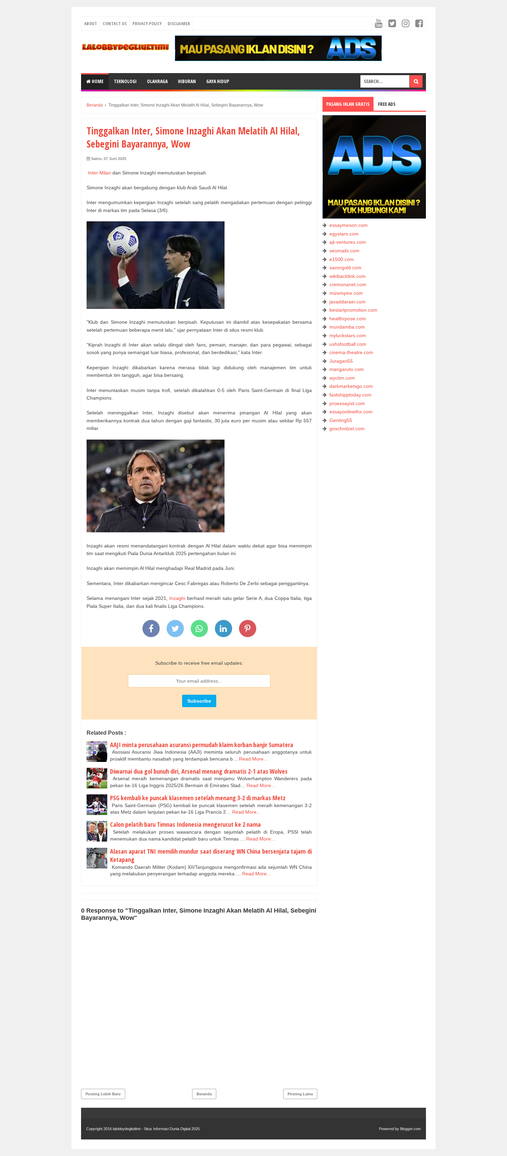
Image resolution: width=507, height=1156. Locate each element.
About (90, 23)
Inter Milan (99, 172)
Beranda (204, 1094)
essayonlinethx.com (350, 411)
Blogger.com (410, 1129)
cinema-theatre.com (351, 352)
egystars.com (344, 234)
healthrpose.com (347, 318)
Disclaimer (179, 23)
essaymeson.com (348, 225)
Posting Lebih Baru (103, 1094)
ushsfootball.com (347, 344)
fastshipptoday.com (350, 395)
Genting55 (340, 420)
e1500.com (341, 259)
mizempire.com (346, 293)
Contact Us (115, 23)
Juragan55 (341, 361)
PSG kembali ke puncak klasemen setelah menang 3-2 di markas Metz (198, 798)
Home (97, 81)
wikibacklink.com (347, 276)
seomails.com (344, 250)
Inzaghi (176, 598)
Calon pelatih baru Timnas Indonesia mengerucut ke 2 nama (185, 824)
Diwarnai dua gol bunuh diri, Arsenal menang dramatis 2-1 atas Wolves (199, 771)
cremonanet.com (347, 284)
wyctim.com (342, 378)
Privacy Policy (147, 23)
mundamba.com (347, 327)
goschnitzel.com (347, 428)
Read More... (253, 759)
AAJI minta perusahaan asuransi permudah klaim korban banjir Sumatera (201, 745)
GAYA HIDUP (217, 81)
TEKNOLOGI (125, 81)
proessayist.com (347, 403)
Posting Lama (300, 1094)
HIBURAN (187, 81)
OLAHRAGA (157, 81)
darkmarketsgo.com (351, 386)
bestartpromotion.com (353, 310)
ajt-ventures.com (347, 242)
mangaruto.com (346, 369)
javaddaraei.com (347, 301)
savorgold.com (345, 267)
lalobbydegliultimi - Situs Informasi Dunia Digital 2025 (156, 1129)
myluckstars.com (347, 335)
